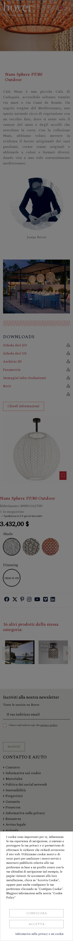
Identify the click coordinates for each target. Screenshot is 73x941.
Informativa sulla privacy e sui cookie (39, 934)
